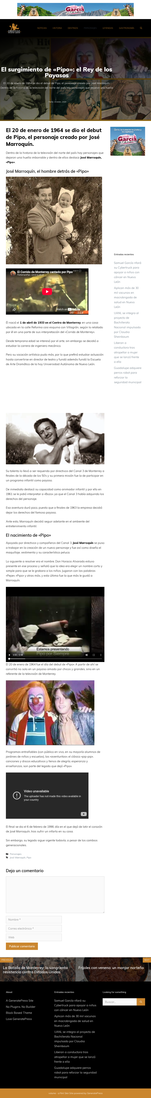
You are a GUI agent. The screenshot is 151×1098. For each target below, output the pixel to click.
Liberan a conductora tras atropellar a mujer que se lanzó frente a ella (126, 352)
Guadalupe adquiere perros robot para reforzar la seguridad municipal (75, 1072)
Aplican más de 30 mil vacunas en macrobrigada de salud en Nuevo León (126, 297)
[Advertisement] (55, 391)
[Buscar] (141, 1002)
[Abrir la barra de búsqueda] (141, 28)
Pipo (29, 857)
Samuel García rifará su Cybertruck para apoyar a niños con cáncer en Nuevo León (127, 272)
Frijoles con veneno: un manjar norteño (111, 967)
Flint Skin (64, 1093)
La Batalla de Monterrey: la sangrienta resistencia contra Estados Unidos (35, 969)
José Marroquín (18, 857)
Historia (57, 28)
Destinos (73, 28)
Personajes (90, 28)
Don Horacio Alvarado (70, 561)
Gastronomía (126, 28)
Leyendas (108, 28)
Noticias (42, 28)
